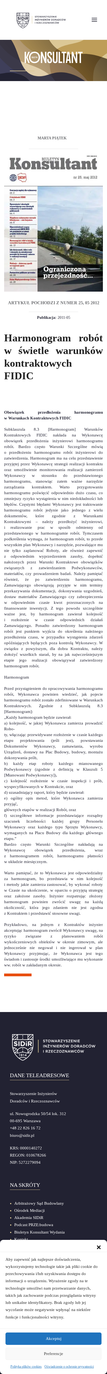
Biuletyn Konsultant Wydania (39, 1232)
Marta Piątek (52, 138)
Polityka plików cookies (26, 1367)
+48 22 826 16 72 (25, 1128)
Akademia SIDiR (28, 1217)
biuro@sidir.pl (22, 1135)
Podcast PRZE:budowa (33, 1225)
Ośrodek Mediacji (29, 1210)
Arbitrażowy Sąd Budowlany (39, 1203)
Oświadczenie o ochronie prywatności (69, 1367)
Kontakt (21, 1239)
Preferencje (53, 1353)
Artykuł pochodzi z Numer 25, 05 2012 (53, 302)
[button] (99, 1246)
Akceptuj (53, 1338)
